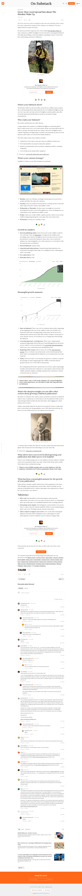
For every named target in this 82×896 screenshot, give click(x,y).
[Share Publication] (66, 3)
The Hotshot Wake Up (54, 31)
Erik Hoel (50, 561)
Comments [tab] (20, 588)
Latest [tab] (22, 829)
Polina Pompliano (50, 563)
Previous (22, 579)
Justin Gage (29, 559)
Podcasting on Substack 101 (33, 451)
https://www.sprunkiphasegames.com (28, 806)
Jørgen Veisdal (54, 559)
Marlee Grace (31, 557)
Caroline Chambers (40, 566)
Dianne (22, 737)
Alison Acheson (26, 632)
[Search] (63, 3)
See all (20, 867)
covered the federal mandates (53, 345)
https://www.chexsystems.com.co (40, 757)
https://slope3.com (55, 771)
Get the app (47, 890)
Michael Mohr (23, 698)
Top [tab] (19, 829)
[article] (41, 836)
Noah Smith (37, 559)
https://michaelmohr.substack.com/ (28, 719)
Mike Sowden (22, 563)
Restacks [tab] (26, 588)
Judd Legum (27, 566)
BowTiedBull (21, 559)
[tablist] (23, 588)
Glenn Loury (43, 561)
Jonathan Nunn (40, 563)
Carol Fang (22, 761)
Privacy (39, 886)
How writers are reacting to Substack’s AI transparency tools (35, 843)
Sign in (78, 3)
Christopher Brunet (24, 603)
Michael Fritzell (34, 561)
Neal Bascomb (23, 609)
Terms (43, 886)
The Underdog (23, 671)
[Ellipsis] (64, 603)
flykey (21, 789)
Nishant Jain (25, 561)
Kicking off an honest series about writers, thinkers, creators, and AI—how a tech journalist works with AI (34, 835)
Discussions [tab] (27, 829)
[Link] (16, 105)
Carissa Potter (45, 559)
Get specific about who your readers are (37, 154)
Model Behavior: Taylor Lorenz (27, 833)
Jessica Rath (23, 645)
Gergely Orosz (40, 557)
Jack (25, 624)
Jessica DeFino (57, 561)
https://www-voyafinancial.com (42, 765)
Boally (21, 769)
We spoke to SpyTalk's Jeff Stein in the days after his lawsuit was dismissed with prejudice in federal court (34, 860)
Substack (35, 893)
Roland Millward (24, 745)
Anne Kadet (49, 557)
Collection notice (48, 886)
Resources (20, 9)
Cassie (21, 752)
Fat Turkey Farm (24, 639)
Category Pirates (58, 557)
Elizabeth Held (30, 563)
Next (60, 579)
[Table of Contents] (1, 448)
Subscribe (71, 3)
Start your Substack (37, 890)
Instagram (38, 235)
